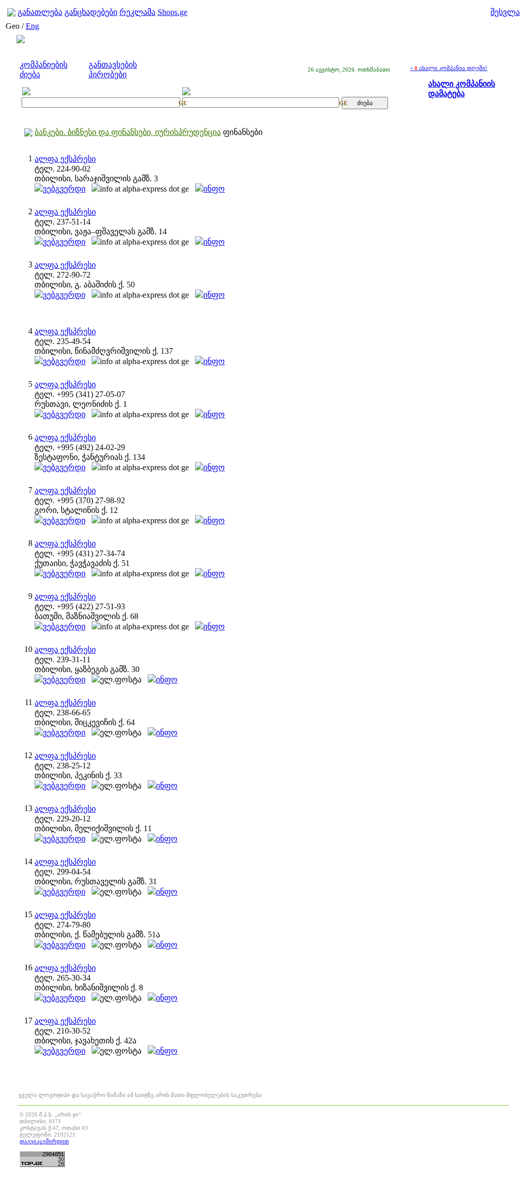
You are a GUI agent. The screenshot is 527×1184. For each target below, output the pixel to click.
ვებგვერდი (64, 188)
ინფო (214, 188)
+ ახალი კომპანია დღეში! (448, 68)
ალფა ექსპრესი (65, 159)
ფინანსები (242, 132)
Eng (32, 26)
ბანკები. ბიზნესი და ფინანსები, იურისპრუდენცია (127, 132)
